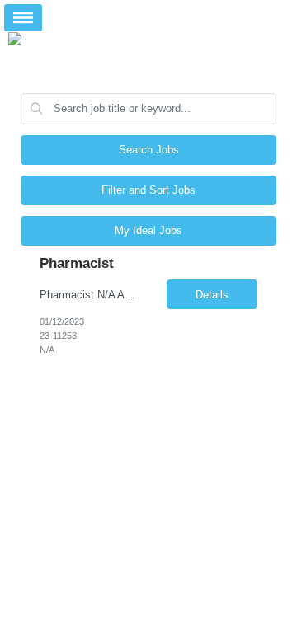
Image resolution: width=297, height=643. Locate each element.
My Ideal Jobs (148, 230)
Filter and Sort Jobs (148, 190)
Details (212, 295)
